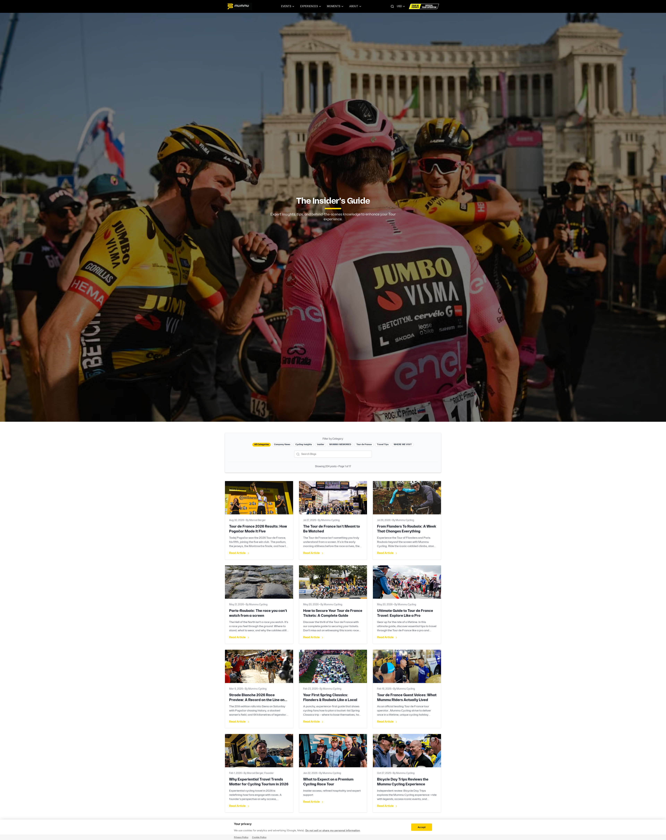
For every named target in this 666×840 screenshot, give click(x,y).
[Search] (392, 6)
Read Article (237, 553)
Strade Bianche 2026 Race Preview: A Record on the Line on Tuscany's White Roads (256, 700)
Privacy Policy (241, 837)
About (353, 6)
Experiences (309, 6)
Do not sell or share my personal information (332, 830)
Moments (333, 6)
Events (286, 6)
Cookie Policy (259, 837)
